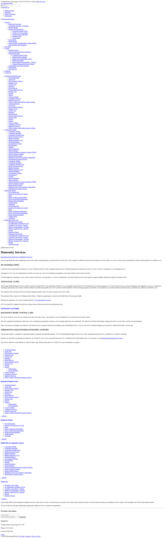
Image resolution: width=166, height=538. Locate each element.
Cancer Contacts (13, 97)
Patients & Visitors (7, 420)
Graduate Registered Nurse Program (23, 64)
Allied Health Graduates (19, 57)
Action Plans (16, 38)
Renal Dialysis (12, 88)
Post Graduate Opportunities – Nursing (24, 62)
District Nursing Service (15, 137)
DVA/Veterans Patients (15, 81)
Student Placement (18, 60)
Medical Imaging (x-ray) (15, 140)
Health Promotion (13, 138)
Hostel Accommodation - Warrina (18, 227)
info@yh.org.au (40, 1)
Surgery (10, 95)
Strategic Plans (16, 36)
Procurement (12, 40)
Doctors (10, 93)
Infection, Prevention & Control (18, 194)
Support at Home (13, 232)
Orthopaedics (12, 369)
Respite (10, 230)
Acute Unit (11, 79)
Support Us (5, 7)
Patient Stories (12, 41)
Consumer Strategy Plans (20, 31)
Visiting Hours (12, 202)
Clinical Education (14, 53)
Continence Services (14, 98)
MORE (4, 416)
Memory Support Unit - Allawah (18, 229)
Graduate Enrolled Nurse (19, 55)
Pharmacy (11, 86)
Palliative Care (12, 83)
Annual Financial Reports (20, 34)
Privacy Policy (36, 536)
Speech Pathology (13, 149)
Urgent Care (12, 85)
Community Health (14, 131)
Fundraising (8, 16)
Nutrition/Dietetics (14, 142)
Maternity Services (14, 100)
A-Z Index (21, 536)
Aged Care (4, 481)
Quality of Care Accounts (20, 33)
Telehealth (11, 204)
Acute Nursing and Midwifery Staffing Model (22, 43)
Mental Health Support (15, 156)
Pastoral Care (12, 91)
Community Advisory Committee (18, 26)
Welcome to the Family (15, 222)
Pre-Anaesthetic (13, 370)
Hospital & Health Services (9, 381)
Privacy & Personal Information (18, 199)
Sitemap (28, 536)
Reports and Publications (16, 29)
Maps (10, 196)
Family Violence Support (16, 154)
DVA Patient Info (13, 192)
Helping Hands (9, 10)
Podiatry (11, 147)
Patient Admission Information (17, 197)
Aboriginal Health (13, 78)
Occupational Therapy (15, 144)
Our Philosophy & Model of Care (18, 223)
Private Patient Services (15, 90)
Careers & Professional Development (19, 52)
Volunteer (7, 12)
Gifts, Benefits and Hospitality (17, 45)
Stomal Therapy (13, 150)
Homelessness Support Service (17, 159)
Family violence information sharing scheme (21, 102)
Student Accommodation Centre (22, 59)
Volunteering (12, 67)
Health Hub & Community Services (12, 443)
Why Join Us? (12, 69)
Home (3, 257)
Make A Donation (10, 14)
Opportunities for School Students (18, 66)
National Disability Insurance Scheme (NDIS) (22, 152)
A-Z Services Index (7, 3)
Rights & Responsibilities (16, 201)
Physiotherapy (12, 145)
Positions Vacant (13, 50)
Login (2, 534)
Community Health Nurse (16, 135)
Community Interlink (14, 133)
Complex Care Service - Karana (18, 225)
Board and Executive (14, 24)
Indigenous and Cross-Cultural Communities (21, 157)
